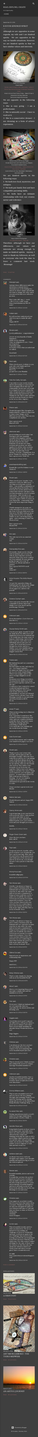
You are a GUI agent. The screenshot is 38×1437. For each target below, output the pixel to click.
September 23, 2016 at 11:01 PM (18, 1036)
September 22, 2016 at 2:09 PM (18, 731)
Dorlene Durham (15, 599)
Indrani (11, 313)
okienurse (12, 431)
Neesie (11, 1171)
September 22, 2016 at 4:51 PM (18, 791)
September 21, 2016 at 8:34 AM (18, 402)
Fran (10, 1001)
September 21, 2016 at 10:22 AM (18, 426)
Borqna (11, 330)
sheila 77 (12, 709)
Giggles (12, 1018)
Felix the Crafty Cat (16, 380)
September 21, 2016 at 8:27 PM (18, 610)
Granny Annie (14, 810)
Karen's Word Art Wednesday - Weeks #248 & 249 (19, 167)
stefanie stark (14, 1154)
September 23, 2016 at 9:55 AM (18, 866)
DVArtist (12, 1042)
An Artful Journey (13, 1391)
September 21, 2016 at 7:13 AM (18, 374)
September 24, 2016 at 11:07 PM (18, 1068)
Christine (12, 1059)
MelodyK (12, 282)
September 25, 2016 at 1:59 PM (18, 1120)
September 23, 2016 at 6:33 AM (18, 805)
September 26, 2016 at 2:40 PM (18, 1165)
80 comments (12, 1394)
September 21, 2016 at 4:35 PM (18, 472)
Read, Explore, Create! (14, 7)
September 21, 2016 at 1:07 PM (18, 459)
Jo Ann (11, 1224)
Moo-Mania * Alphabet (19, 169)
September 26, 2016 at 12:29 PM (18, 1148)
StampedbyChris (15, 549)
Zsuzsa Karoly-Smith (16, 629)
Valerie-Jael (13, 797)
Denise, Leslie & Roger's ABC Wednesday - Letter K (19, 87)
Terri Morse (13, 883)
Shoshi (11, 478)
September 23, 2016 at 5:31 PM (18, 947)
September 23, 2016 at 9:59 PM (18, 1012)
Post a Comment (9, 1264)
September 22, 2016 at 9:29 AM (18, 703)
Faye (11, 848)
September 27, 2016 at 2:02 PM (18, 1192)
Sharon (11, 407)
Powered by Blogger (21, 1427)
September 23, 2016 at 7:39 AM (18, 829)
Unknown (12, 616)
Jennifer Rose (14, 1126)
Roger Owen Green (16, 834)
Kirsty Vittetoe (14, 973)
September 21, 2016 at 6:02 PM (18, 543)
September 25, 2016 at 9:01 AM (18, 1105)
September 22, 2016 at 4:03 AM (18, 623)
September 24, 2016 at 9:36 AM (18, 1053)
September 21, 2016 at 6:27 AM (18, 355)
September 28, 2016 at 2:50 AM (18, 1260)
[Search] (33, 3)
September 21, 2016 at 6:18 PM (18, 573)
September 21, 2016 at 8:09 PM (18, 593)
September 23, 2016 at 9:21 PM (18, 995)
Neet (11, 361)
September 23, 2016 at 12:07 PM (18, 877)
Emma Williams (14, 1091)
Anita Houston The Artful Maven (20, 578)
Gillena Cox (13, 952)
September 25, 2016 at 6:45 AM (18, 1085)
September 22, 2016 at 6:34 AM (18, 654)
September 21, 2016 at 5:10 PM (18, 528)
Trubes (11, 660)
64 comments (12, 1360)
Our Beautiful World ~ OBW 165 (19, 240)
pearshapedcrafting (16, 464)
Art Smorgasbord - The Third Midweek (16, 1355)
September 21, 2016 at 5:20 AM (18, 324)
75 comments (12, 1299)
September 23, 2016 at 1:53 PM (18, 912)
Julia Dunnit (13, 737)
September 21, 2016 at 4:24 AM (18, 308)
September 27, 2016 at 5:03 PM (18, 1218)
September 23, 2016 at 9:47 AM (18, 842)
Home (6, 14)
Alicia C (11, 986)
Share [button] (5, 272)
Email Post (11, 272)
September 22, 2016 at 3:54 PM (18, 744)
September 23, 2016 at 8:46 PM (18, 980)
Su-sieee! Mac (14, 1111)
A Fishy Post (9, 1295)
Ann (10, 534)
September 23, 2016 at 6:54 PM (18, 967)
